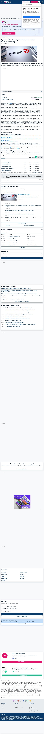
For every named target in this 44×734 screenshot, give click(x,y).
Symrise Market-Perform (15, 236)
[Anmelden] (42, 2)
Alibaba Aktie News (14, 695)
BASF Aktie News (28, 684)
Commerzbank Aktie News (29, 687)
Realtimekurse (4, 574)
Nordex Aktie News (23, 690)
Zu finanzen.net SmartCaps (22, 468)
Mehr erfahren (8, 33)
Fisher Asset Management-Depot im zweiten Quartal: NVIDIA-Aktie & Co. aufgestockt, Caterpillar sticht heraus (21, 296)
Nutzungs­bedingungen (33, 708)
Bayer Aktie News (35, 684)
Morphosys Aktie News (20, 691)
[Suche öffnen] (39, 2)
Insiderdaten (4, 578)
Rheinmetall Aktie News (12, 684)
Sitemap (2, 708)
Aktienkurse (3, 572)
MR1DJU (37, 172)
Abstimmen (22, 614)
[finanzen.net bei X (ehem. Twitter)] (21, 701)
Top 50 (2, 576)
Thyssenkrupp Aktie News (5, 690)
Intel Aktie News (4, 692)
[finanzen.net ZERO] (22, 22)
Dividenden (22, 578)
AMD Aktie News (38, 690)
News (7, 99)
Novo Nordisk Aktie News (29, 691)
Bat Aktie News (29, 695)
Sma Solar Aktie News (36, 693)
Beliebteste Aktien (23, 572)
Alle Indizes (22, 574)
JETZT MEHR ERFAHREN (22, 675)
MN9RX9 (34, 172)
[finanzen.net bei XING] (26, 701)
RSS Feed (8, 225)
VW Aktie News (3, 697)
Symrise (10, 103)
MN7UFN (5, 173)
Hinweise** (18, 173)
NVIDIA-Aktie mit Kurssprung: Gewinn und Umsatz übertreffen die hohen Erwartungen (19, 293)
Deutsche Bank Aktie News (12, 687)
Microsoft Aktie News (37, 685)
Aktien (5, 18)
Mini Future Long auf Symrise (7, 168)
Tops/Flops (22, 576)
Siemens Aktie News (27, 692)
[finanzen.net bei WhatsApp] (28, 701)
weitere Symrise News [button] (22, 328)
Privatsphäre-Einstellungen (34, 710)
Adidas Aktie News (11, 693)
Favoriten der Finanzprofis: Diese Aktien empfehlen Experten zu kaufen (16, 288)
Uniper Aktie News (4, 691)
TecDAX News (31, 682)
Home (2, 18)
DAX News (21, 682)
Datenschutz (31, 706)
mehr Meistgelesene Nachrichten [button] (22, 301)
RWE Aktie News (37, 688)
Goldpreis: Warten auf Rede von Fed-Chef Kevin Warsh (12, 299)
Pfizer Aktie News (38, 691)
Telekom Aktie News (22, 695)
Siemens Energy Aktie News (14, 685)
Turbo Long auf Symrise (6, 162)
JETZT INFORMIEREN (22, 661)
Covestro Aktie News (19, 692)
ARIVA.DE (41, 718)
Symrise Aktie (10, 18)
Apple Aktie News (21, 687)
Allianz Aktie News (29, 685)
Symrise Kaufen (13, 238)
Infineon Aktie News (21, 688)
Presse (2, 707)
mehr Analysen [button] (22, 247)
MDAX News (26, 682)
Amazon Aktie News (4, 685)
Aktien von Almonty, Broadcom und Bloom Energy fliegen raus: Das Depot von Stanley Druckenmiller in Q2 (19, 291)
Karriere (2, 706)
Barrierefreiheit (32, 711)
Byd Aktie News (26, 689)
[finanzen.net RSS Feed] (30, 701)
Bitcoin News (35, 683)
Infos (18, 148)
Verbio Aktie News (32, 696)
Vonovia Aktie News (30, 690)
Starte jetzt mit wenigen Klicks (7, 147)
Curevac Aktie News (35, 692)
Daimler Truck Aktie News (26, 693)
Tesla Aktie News (21, 684)
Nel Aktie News (18, 693)
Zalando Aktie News (4, 696)
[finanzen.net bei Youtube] (18, 701)
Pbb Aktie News (25, 696)
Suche (22, 258)
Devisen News (9, 683)
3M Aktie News (38, 696)
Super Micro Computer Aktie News (15, 696)
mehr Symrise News (22, 223)
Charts (3, 99)
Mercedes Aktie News (15, 690)
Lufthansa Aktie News (12, 689)
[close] (39, 4)
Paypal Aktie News (29, 688)
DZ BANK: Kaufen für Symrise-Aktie (9, 142)
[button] (26, 2)
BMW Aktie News (36, 695)
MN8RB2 (40, 172)
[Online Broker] (7, 2)
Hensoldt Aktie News (13, 688)
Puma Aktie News (4, 693)
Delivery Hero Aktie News (5, 695)
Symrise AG (4, 97)
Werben (16, 706)
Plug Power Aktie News (5, 688)
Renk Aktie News (4, 689)
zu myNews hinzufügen (29, 225)
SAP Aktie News (3, 687)
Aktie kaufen (37, 99)
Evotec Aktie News (11, 691)
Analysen (11, 99)
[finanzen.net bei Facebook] (16, 701)
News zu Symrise (17, 18)
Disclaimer (31, 707)
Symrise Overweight (14, 242)
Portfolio (3, 580)
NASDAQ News (3, 683)
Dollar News (15, 683)
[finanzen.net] (7, 1)
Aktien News (8, 682)
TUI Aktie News (22, 685)
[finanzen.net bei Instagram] (14, 701)
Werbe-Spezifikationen (19, 707)
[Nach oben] (41, 732)
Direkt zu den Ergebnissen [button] (22, 616)
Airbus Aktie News (19, 689)
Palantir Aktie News (11, 692)
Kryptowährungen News (27, 683)
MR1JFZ (2, 173)
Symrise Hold (12, 244)
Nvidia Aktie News (4, 684)
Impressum (31, 704)
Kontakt (2, 704)
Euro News (20, 683)
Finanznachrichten (15, 682)
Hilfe (16, 704)
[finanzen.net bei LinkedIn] (23, 701)
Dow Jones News (38, 682)
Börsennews (3, 682)
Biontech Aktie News (34, 689)
